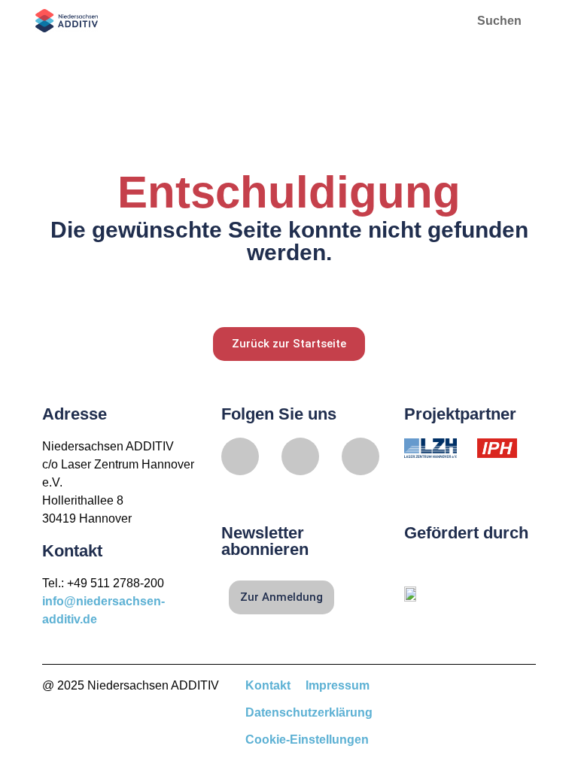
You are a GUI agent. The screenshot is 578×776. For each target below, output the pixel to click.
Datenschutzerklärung (309, 712)
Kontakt (268, 685)
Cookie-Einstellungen (307, 739)
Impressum (338, 685)
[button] (433, 20)
